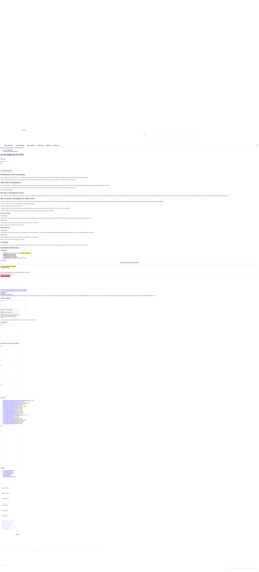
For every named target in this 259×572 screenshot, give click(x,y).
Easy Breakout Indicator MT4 (9, 412)
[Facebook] (3, 166)
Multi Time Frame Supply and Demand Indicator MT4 (14, 400)
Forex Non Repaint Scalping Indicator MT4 (12, 402)
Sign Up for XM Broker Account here (129, 262)
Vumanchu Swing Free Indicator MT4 (11, 415)
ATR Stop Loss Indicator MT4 (9, 421)
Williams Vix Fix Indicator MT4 (10, 401)
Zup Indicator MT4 (7, 416)
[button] (256, 145)
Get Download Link (5, 276)
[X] (7, 166)
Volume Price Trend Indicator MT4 (10, 406)
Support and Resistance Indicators (10, 151)
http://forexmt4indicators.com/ (7, 294)
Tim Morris (3, 159)
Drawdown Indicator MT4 (9, 423)
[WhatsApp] (17, 166)
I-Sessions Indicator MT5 (6, 502)
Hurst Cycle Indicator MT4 (9, 405)
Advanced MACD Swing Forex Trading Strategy (16, 290)
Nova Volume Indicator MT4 (9, 422)
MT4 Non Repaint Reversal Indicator (11, 404)
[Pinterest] (12, 166)
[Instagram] (6, 555)
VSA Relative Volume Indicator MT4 (11, 419)
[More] (22, 166)
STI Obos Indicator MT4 (8, 410)
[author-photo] (3, 292)
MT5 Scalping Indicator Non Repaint (9, 513)
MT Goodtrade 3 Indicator (9, 407)
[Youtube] (15, 555)
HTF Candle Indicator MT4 (9, 408)
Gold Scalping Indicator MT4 (9, 411)
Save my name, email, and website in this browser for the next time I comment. (18, 319)
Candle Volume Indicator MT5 (7, 508)
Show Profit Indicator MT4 (9, 418)
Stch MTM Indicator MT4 (8, 413)
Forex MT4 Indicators (8, 147)
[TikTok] (11, 555)
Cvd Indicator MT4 (7, 417)
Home (2, 147)
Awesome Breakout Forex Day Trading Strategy (17, 289)
